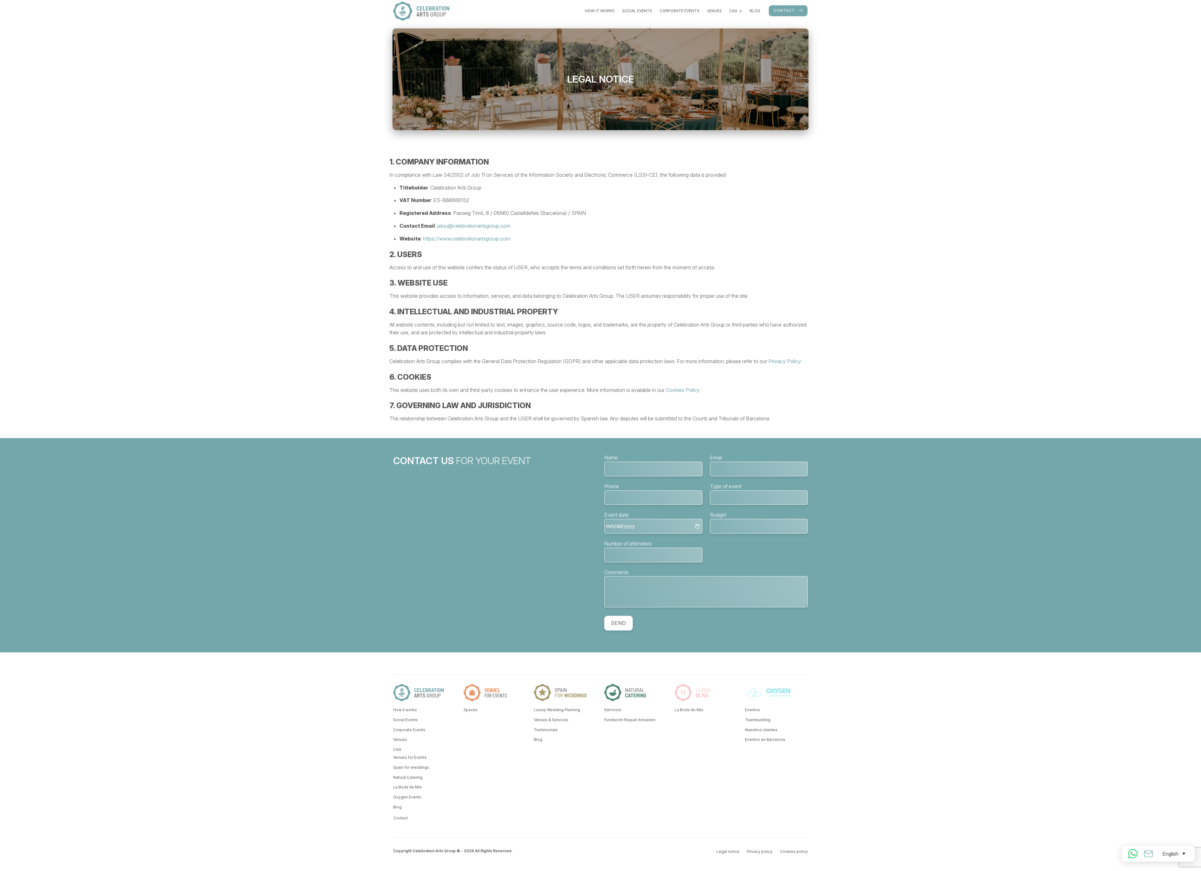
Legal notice (728, 851)
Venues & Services (551, 719)
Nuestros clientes (761, 729)
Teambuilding (757, 719)
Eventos (752, 709)
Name (611, 457)
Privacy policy (760, 851)
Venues (714, 10)
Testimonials (546, 729)
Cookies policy (794, 851)
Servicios (612, 709)
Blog (755, 10)
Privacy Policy (784, 361)
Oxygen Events (407, 797)
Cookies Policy (683, 390)
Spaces (471, 709)
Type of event (726, 486)
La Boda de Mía (407, 787)
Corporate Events (679, 10)
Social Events (637, 10)
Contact (784, 10)
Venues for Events (410, 757)
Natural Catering (408, 777)
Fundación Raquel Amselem (630, 719)
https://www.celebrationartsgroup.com (466, 238)
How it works (600, 10)
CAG (733, 10)
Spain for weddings (411, 767)
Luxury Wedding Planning (557, 709)
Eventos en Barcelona (765, 739)
